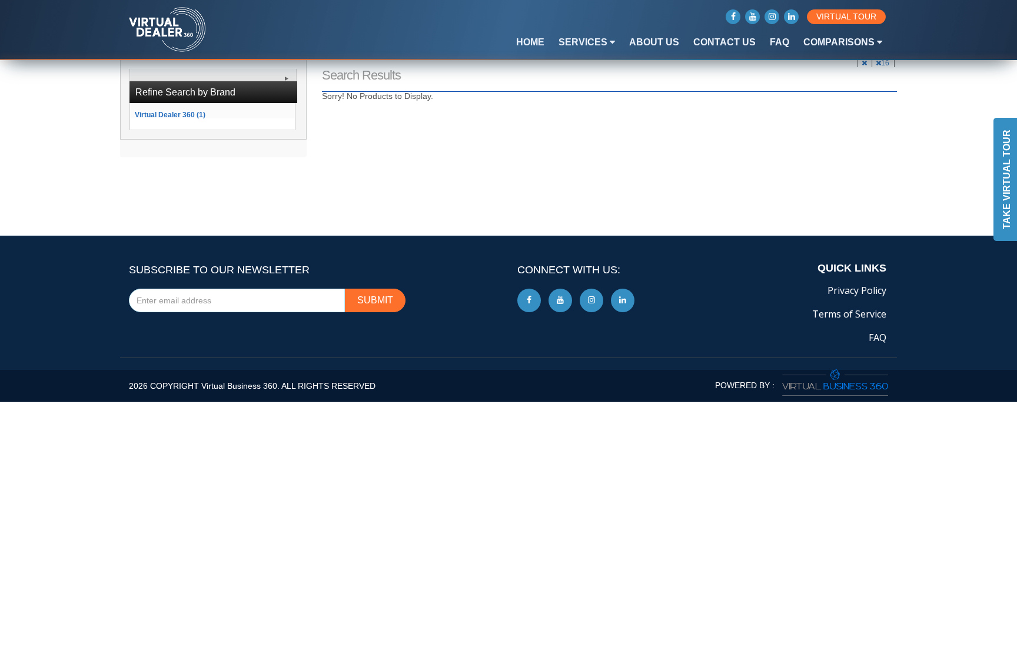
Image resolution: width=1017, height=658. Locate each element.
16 (886, 63)
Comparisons (840, 42)
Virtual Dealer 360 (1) (170, 114)
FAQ (779, 42)
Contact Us (724, 42)
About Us (654, 42)
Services (584, 42)
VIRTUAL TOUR (846, 16)
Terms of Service (849, 313)
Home (530, 42)
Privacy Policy (856, 290)
